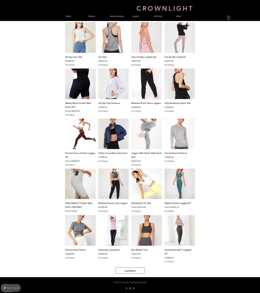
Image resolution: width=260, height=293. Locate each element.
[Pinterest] (126, 288)
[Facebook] (133, 288)
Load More (130, 270)
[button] (228, 18)
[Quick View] (80, 37)
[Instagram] (130, 288)
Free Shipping (70, 65)
